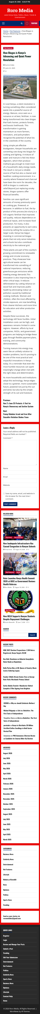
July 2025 (6, 819)
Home (5, 31)
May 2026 (6, 768)
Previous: (18, 403)
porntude (7, 725)
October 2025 (8, 804)
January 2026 (7, 788)
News (18, 572)
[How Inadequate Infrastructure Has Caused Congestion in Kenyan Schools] (20, 529)
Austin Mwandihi (10, 622)
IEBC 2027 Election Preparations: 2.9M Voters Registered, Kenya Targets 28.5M (19, 651)
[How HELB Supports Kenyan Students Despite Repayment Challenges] (20, 602)
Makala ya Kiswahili (9, 879)
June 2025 (6, 824)
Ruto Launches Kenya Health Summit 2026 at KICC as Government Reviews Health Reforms (19, 581)
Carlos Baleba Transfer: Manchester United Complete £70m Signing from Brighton (18, 687)
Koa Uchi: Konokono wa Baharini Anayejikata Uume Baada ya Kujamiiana (18, 660)
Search (6, 629)
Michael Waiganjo (9, 710)
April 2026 (7, 773)
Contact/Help (8, 996)
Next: (17, 414)
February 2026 (8, 783)
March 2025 (7, 839)
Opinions (9, 537)
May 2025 (6, 829)
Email (5, 477)
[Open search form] (22, 23)
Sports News (7, 900)
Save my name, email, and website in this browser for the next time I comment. (20, 496)
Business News (8, 854)
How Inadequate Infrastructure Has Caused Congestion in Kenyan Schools (19, 545)
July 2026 (6, 758)
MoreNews (14, 1011)
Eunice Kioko (9, 65)
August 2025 (7, 814)
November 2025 (8, 799)
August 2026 (7, 753)
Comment (8, 438)
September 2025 (9, 809)
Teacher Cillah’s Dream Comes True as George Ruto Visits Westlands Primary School (18, 678)
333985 (6, 703)
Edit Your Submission (10, 957)
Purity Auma (8, 549)
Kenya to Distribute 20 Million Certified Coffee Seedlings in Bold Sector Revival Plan (18, 728)
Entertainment (8, 864)
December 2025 (8, 794)
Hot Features (15, 31)
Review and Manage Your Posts (14, 944)
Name (5, 468)
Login (5, 940)
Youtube (34, 23)
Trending (6, 905)
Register (6, 935)
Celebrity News (8, 859)
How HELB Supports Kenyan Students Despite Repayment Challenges (19, 618)
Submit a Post (8, 948)
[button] (3, 23)
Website (6, 485)
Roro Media (20, 10)
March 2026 (7, 778)
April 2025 (6, 834)
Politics (5, 895)
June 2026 (6, 763)
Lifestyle (6, 874)
